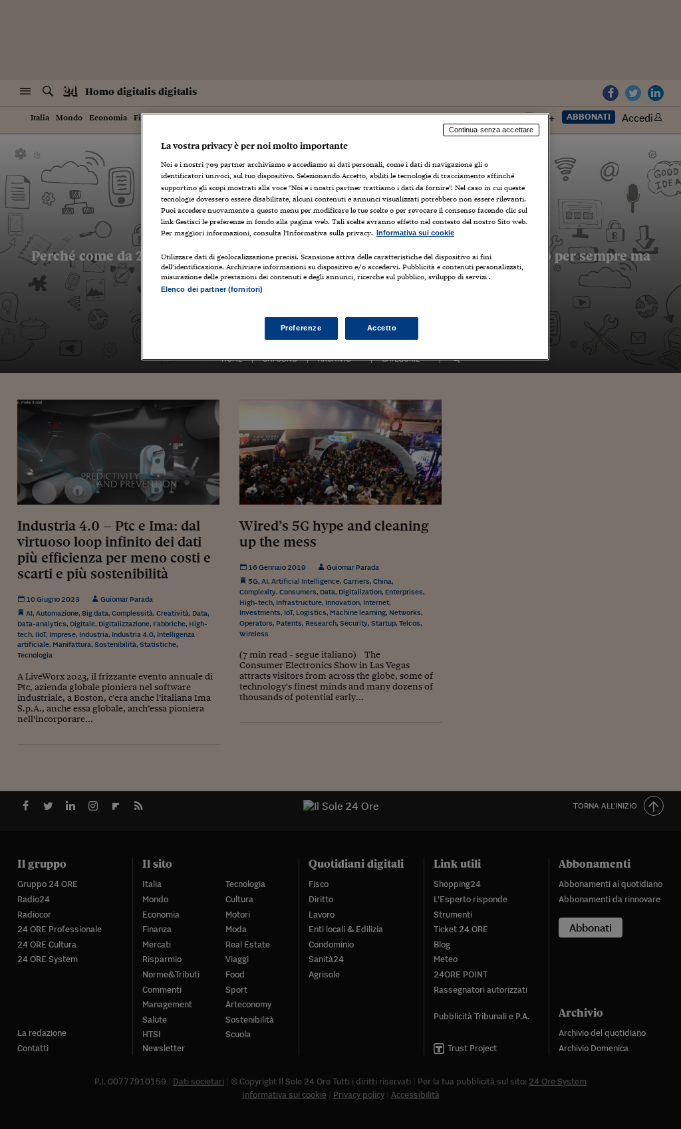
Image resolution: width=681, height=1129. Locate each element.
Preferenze (301, 328)
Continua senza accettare (491, 130)
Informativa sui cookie (415, 233)
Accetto (382, 328)
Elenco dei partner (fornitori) (212, 289)
